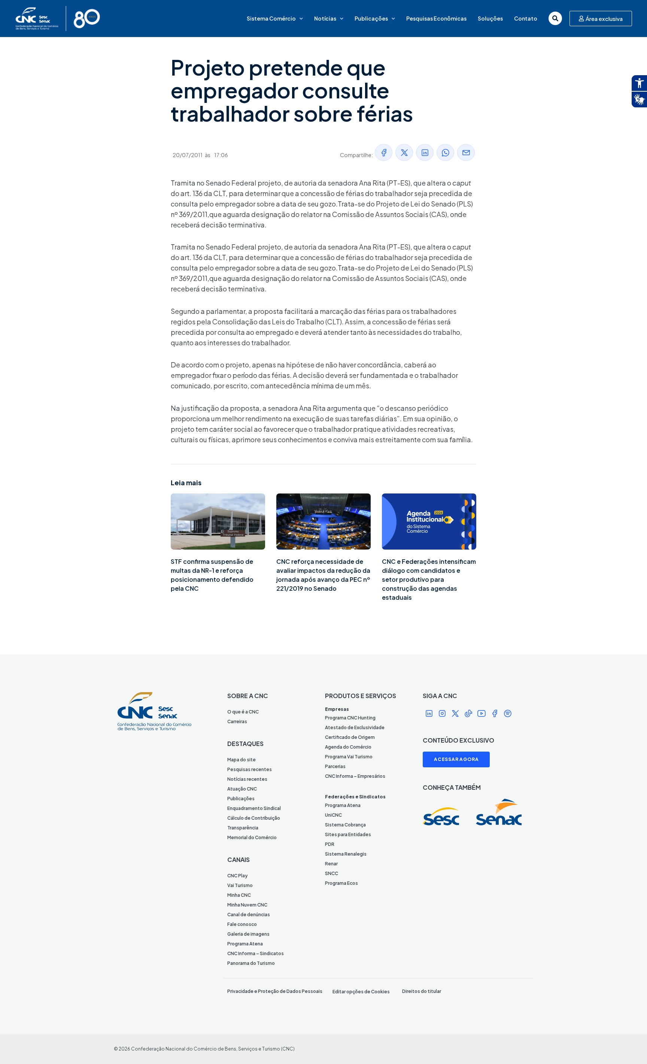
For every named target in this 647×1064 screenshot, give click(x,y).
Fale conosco (242, 924)
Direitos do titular (421, 991)
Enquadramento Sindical (254, 808)
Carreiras (237, 721)
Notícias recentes (247, 779)
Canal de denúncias (248, 914)
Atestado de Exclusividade (355, 727)
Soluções (490, 18)
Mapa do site (241, 759)
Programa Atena (245, 944)
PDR (329, 844)
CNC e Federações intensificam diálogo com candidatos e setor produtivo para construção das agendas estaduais (429, 579)
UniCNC (333, 815)
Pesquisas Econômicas (436, 18)
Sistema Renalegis (346, 854)
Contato (525, 18)
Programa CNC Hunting (350, 718)
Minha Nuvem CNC (247, 905)
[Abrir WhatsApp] (628, 1045)
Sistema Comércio (271, 18)
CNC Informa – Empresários (355, 776)
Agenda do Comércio (348, 747)
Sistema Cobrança (345, 825)
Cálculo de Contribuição (253, 818)
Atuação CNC (242, 789)
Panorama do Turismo (251, 963)
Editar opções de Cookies (361, 991)
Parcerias (335, 766)
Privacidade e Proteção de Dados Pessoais (274, 991)
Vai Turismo (240, 885)
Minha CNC (239, 895)
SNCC (331, 873)
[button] (383, 152)
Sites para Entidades (348, 834)
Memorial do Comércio (252, 837)
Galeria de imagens (248, 934)
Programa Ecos (341, 883)
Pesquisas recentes (249, 769)
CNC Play (237, 875)
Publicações (371, 18)
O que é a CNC (243, 712)
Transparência (242, 828)
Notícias (325, 18)
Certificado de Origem (350, 737)
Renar (331, 863)
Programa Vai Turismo (349, 756)
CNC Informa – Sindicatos (255, 953)
